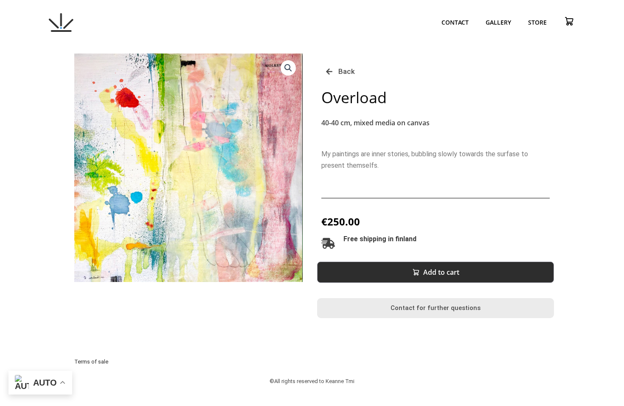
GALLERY (498, 22)
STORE (537, 22)
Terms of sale (91, 361)
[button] (288, 68)
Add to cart (441, 272)
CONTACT (455, 22)
